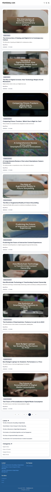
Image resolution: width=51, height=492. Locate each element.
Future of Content (7, 200)
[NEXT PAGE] (35, 414)
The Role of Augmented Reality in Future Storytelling (21, 203)
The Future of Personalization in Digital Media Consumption (23, 401)
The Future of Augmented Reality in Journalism (13, 435)
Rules (3, 482)
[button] (15, 414)
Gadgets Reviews (7, 118)
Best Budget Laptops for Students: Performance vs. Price (22, 362)
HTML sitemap (29, 465)
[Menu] (48, 2)
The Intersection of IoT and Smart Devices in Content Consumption (17, 438)
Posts (3, 480)
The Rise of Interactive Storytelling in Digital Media (14, 422)
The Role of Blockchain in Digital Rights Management (14, 429)
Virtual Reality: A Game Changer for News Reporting (14, 426)
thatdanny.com (8, 3)
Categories (4, 478)
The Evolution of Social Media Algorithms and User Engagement (17, 432)
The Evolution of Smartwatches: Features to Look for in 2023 (23, 322)
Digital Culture (7, 35)
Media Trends (6, 454)
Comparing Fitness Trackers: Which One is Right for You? (22, 121)
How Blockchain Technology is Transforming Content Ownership (24, 282)
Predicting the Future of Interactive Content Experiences (22, 242)
